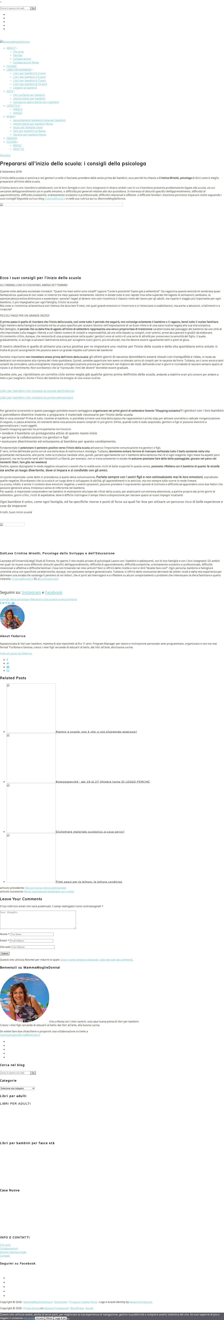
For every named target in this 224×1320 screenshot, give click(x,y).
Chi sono (5, 1245)
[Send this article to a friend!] (13, 603)
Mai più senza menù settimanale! (45, 888)
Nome (5, 934)
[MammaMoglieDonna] (14, 42)
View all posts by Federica (16, 653)
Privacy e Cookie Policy (83, 1302)
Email (4, 940)
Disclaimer (61, 1302)
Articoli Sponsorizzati (13, 1252)
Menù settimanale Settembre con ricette (49, 891)
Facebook (53, 592)
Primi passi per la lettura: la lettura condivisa (89, 881)
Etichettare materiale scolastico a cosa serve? (90, 831)
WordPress (77, 1308)
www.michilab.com (141, 1302)
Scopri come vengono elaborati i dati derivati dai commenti (97, 959)
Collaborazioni (9, 1248)
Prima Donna (31, 1308)
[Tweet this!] (3, 603)
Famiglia (5, 155)
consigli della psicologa (14, 599)
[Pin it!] (6, 603)
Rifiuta (49, 1318)
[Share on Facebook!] (0, 603)
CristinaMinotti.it (55, 198)
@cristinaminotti (48, 579)
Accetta (40, 1318)
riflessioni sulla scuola (43, 599)
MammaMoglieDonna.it (37, 1302)
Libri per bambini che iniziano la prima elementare (36, 397)
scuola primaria (67, 599)
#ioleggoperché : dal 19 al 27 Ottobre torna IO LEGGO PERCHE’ (103, 781)
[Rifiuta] (68, 1319)
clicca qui (29, 1318)
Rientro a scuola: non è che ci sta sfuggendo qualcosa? (96, 731)
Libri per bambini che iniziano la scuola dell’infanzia (37, 391)
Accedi (89, 1308)
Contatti (5, 1256)
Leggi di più (60, 1318)
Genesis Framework (56, 1308)
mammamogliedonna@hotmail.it (20, 1035)
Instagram (31, 592)
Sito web (5, 947)
